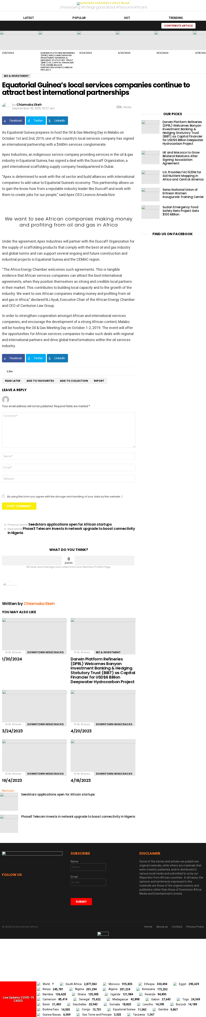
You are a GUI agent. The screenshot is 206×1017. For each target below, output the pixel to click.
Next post (8, 790)
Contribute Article (178, 25)
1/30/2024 (8, 52)
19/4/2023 (162, 52)
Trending (176, 17)
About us (162, 926)
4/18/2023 (81, 780)
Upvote (32, 560)
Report (99, 380)
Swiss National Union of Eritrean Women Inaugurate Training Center (183, 193)
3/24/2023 (85, 52)
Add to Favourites (40, 380)
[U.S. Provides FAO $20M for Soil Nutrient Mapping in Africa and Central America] (150, 177)
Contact (177, 926)
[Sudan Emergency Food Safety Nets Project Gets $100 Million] (150, 212)
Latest (28, 17)
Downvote (104, 560)
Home (148, 926)
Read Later (12, 380)
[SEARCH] (153, 26)
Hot (127, 17)
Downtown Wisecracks (45, 652)
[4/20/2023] (135, 40)
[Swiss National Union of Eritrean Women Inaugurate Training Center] (150, 194)
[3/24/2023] (96, 40)
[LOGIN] (201, 26)
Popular (79, 17)
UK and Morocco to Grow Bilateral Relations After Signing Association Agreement (181, 157)
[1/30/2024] (19, 40)
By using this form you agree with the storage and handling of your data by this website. (65, 496)
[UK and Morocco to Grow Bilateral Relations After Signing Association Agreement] (150, 157)
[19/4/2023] (173, 40)
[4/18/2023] (103, 757)
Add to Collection (74, 380)
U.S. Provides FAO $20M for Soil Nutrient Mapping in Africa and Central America (183, 175)
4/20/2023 (124, 52)
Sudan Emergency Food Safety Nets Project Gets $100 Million (181, 210)
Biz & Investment (108, 652)
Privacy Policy (195, 926)
